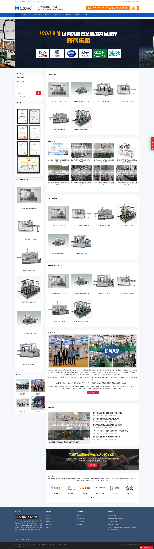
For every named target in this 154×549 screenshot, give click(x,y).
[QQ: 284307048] (152, 148)
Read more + (92, 392)
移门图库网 (31, 539)
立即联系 (92, 465)
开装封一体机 (20, 77)
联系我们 (130, 1)
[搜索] (38, 93)
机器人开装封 (20, 82)
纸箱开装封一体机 (29, 521)
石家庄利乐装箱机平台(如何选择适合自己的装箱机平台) (110, 431)
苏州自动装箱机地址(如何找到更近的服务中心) (107, 437)
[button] (73, 66)
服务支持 (48, 524)
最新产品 (52, 74)
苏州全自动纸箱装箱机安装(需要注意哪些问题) (107, 413)
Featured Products (22, 179)
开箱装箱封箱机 (29, 525)
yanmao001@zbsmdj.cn (37, 1)
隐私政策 (136, 544)
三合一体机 (20, 86)
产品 (25, 96)
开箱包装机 (24, 539)
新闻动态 (48, 521)
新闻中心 (51, 407)
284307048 (114, 521)
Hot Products (54, 198)
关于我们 (125, 1)
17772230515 (21, 1)
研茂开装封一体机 (30, 544)
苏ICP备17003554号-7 (52, 544)
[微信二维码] (152, 145)
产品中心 (48, 518)
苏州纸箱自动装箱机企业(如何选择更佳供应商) (107, 425)
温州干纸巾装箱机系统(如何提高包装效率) (106, 419)
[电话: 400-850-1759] (152, 139)
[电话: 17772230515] (152, 142)
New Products (55, 266)
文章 (19, 96)
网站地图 (135, 1)
